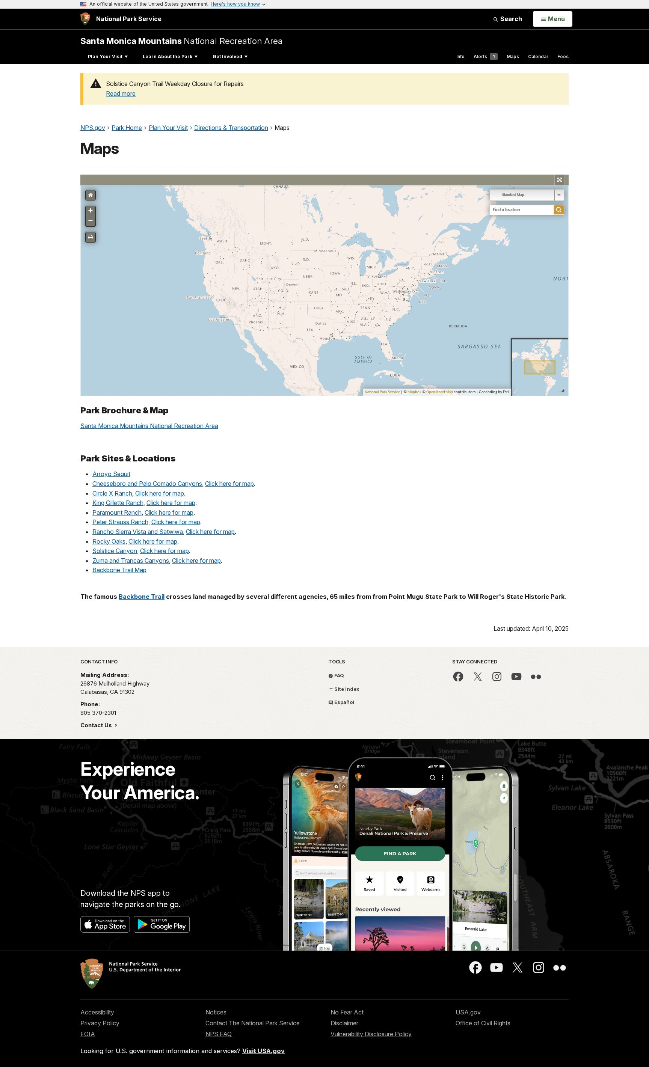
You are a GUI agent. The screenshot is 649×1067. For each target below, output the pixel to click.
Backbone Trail (142, 596)
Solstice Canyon (114, 551)
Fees (563, 56)
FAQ (338, 675)
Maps (513, 56)
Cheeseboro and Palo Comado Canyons (147, 483)
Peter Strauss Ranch (120, 522)
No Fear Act (347, 1012)
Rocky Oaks (108, 541)
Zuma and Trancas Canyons (130, 560)
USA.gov (468, 1012)
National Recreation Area (181, 41)
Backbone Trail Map (119, 570)
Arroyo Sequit (111, 474)
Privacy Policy (99, 1023)
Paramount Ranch (117, 512)
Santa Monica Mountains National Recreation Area (149, 426)
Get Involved (227, 56)
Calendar (538, 56)
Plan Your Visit (105, 56)
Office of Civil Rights (483, 1023)
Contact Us (96, 725)
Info (460, 56)
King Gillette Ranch (117, 502)
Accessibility (97, 1012)
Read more (121, 93)
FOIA (87, 1034)
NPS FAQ (218, 1034)
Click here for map (229, 483)
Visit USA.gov (263, 1051)
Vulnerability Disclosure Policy (371, 1034)
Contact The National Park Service (252, 1023)
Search (510, 19)
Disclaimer (344, 1023)
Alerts (484, 56)
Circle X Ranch (112, 493)
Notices (215, 1012)
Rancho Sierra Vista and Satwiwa (137, 531)
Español (343, 702)
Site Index (346, 689)
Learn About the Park (167, 56)
